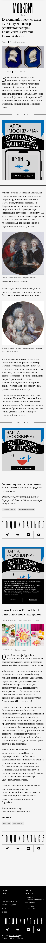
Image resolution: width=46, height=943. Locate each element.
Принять (13, 599)
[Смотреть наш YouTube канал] (39, 535)
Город (4, 42)
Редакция (29, 890)
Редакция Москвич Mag (29, 620)
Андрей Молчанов (17, 42)
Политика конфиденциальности (34, 898)
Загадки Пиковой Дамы (26, 509)
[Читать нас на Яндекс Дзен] (28, 535)
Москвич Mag (14, 935)
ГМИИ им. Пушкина (9, 509)
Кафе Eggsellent (18, 823)
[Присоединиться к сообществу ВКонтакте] (17, 535)
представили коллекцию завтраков (25, 658)
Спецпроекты (30, 903)
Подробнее (33, 600)
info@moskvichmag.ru (16, 938)
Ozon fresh (6, 823)
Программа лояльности (30, 907)
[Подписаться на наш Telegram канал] (7, 535)
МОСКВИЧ (23, 9)
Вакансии (29, 894)
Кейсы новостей (9, 620)
